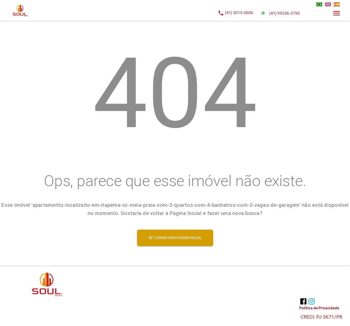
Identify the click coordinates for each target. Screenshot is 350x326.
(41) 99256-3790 (284, 13)
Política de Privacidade (319, 308)
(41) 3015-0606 (239, 13)
